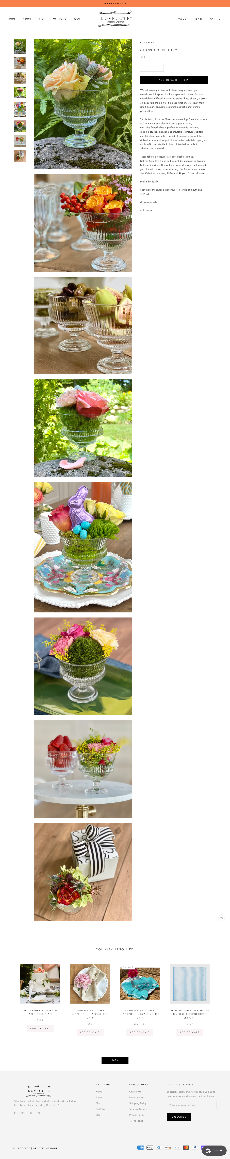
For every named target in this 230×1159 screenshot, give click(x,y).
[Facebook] (14, 1113)
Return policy (136, 1097)
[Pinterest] (31, 1113)
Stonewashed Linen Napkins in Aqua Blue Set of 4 (140, 1014)
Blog (77, 18)
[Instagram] (23, 1113)
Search (199, 18)
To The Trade (136, 1121)
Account (184, 18)
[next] (219, 998)
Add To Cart (40, 1028)
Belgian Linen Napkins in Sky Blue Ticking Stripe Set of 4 (190, 1014)
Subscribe (179, 1116)
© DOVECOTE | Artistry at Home (35, 1148)
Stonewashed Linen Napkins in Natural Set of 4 (90, 1014)
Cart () (216, 18)
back (115, 1060)
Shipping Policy (137, 1103)
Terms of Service (138, 1109)
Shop (42, 18)
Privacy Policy (136, 1115)
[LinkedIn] (39, 1113)
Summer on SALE (115, 3)
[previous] (10, 998)
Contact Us (135, 1091)
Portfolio (60, 18)
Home (12, 18)
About (27, 18)
